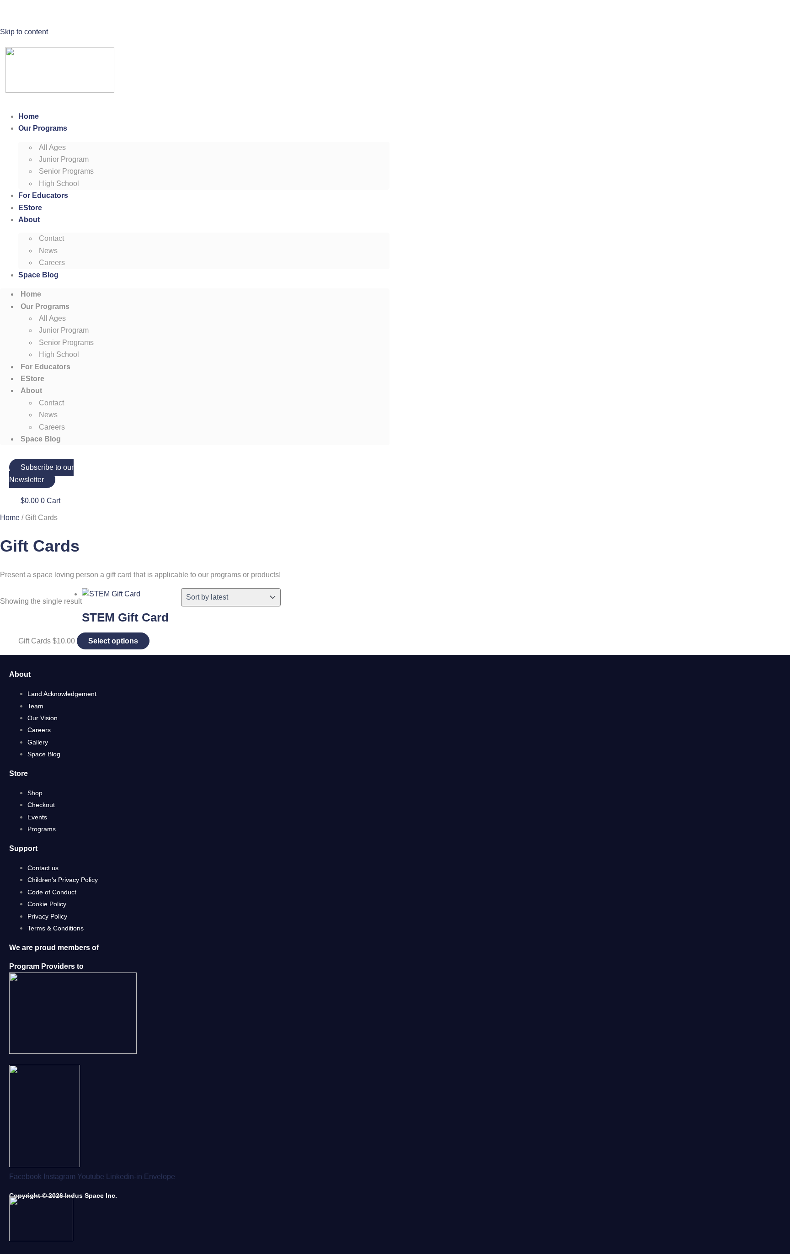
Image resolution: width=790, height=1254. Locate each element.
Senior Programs (66, 171)
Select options (113, 641)
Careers (52, 262)
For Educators (43, 195)
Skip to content (24, 32)
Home (28, 116)
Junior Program (64, 159)
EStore (30, 208)
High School (59, 183)
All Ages (52, 147)
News (48, 251)
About (29, 219)
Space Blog (38, 275)
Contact (51, 238)
